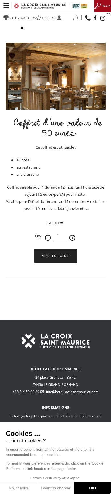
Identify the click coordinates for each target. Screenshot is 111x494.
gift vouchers (23, 18)
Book (106, 6)
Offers (48, 18)
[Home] (51, 5)
